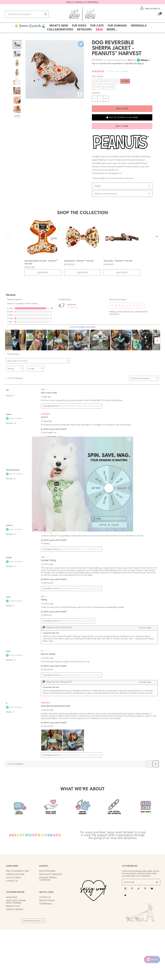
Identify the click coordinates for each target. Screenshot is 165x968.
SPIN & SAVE (109, 524)
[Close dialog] (129, 438)
